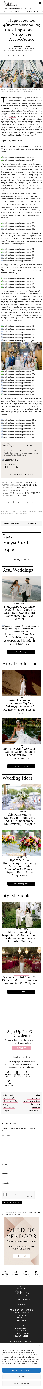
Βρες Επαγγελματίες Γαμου (17, 542)
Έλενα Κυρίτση (33, 114)
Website (5, 1183)
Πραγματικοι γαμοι (21, 46)
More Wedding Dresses (21, 766)
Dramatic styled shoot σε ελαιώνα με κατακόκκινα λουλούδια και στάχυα (19, 980)
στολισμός (15, 318)
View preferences (21, 1383)
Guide (12, 453)
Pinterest (5, 149)
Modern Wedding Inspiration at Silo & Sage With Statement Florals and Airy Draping (19, 936)
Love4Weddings (21, 1300)
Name (5, 1165)
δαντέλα (12, 116)
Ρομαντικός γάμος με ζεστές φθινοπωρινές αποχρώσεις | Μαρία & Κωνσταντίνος (19, 639)
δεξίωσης (4, 302)
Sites (21, 1326)
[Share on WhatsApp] (28, 56)
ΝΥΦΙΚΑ (21, 697)
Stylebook (21, 1315)
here (23, 455)
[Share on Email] (24, 56)
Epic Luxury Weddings (21, 1336)
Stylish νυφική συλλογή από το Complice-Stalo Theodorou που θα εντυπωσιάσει (19, 753)
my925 (11, 493)
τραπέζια (14, 310)
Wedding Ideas (17, 778)
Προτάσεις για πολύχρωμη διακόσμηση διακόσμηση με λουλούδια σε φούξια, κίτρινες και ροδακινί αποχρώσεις (19, 867)
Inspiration (21, 812)
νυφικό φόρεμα (16, 114)
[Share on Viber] (33, 56)
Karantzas (21, 496)
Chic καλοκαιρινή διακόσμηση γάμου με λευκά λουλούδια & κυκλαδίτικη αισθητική (19, 819)
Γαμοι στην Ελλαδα (32, 51)
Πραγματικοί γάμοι (13, 89)
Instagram (25, 146)
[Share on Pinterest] (19, 56)
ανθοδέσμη (25, 296)
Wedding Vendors (26, 474)
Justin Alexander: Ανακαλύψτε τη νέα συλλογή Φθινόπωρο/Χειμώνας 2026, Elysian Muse (19, 706)
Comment (6, 1135)
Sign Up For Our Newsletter (21, 1033)
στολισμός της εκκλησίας (27, 294)
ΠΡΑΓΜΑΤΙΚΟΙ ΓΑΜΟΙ (30, 11)
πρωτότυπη (30, 127)
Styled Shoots (16, 895)
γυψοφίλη (22, 299)
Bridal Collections (20, 663)
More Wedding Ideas (21, 884)
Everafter (21, 1331)
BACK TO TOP (21, 1288)
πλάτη (25, 119)
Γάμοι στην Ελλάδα (21, 514)
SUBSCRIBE (21, 1048)
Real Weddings (17, 570)
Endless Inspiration (21, 1310)
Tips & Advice (21, 1318)
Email (5, 1174)
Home (3, 89)
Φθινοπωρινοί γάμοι (7, 514)
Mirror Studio (16, 141)
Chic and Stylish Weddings (21, 1333)
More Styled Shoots (21, 992)
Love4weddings (21, 1328)
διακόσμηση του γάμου (14, 291)
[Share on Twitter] (14, 56)
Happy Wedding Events (26, 485)
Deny (21, 1377)
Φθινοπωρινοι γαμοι (16, 51)
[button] (39, 1346)
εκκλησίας (5, 108)
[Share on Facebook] (9, 56)
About (21, 1302)
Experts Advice (21, 1320)
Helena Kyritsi (35, 233)
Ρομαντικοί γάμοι (35, 511)
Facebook (35, 146)
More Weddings (21, 652)
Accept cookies (21, 1370)
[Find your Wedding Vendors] (21, 1241)
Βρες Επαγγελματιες (21, 1341)
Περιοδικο (21, 1305)
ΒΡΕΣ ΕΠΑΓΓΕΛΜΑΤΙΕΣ (12, 11)
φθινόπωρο (22, 164)
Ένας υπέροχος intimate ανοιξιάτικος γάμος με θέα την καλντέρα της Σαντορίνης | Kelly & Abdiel (19, 613)
